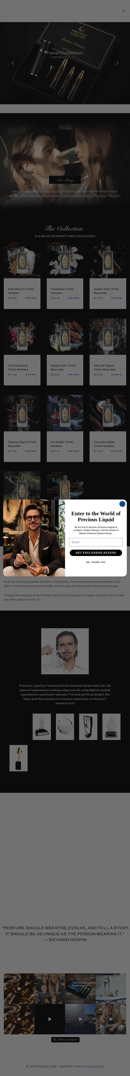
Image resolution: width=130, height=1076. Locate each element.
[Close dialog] (122, 504)
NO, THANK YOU (96, 562)
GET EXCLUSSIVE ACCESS (96, 552)
